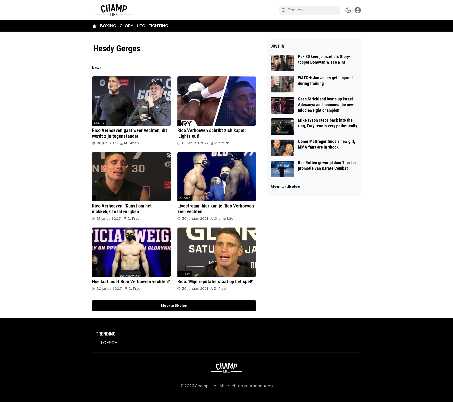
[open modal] (357, 10)
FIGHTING (158, 26)
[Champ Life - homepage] (114, 10)
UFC (141, 26)
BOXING (108, 26)
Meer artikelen (174, 305)
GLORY (126, 26)
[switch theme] (348, 10)
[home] (94, 26)
